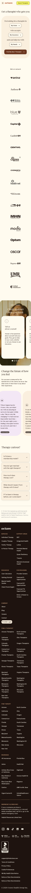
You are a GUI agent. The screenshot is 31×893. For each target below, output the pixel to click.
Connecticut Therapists (5, 650)
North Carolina (21, 707)
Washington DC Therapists (22, 685)
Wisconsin (20, 745)
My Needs (14, 44)
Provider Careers (22, 574)
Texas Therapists (22, 666)
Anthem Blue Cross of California (8, 771)
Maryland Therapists (5, 673)
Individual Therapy (7, 537)
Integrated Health (22, 541)
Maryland (5, 733)
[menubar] (2, 3)
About (3, 606)
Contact (4, 618)
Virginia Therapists (23, 672)
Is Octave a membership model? (11, 457)
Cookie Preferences (8, 869)
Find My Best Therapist (13, 52)
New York (5, 749)
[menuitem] (2, 3)
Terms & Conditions (8, 862)
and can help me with (15, 40)
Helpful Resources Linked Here (12, 817)
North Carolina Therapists (21, 633)
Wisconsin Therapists (20, 691)
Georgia (4, 726)
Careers (4, 614)
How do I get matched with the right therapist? (12, 467)
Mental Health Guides (6, 582)
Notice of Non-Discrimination (11, 877)
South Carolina (21, 722)
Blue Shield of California (6, 777)
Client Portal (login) (8, 587)
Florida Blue (20, 758)
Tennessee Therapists (20, 662)
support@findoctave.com (10, 858)
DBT (18, 537)
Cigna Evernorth (7, 793)
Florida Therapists (7, 655)
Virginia (19, 733)
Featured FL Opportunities (21, 578)
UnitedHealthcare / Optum (23, 794)
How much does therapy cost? (9, 476)
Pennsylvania (21, 718)
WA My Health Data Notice (10, 873)
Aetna (3, 764)
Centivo (4, 787)
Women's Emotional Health (23, 563)
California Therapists (5, 638)
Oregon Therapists (23, 643)
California (5, 711)
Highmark (20, 770)
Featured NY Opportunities (21, 584)
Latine (19, 545)
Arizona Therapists (8, 632)
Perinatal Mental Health (22, 549)
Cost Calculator (7, 574)
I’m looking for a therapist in (15, 21)
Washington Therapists (20, 679)
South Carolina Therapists (21, 656)
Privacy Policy (6, 866)
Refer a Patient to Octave (22, 596)
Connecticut (5, 718)
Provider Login (6, 622)
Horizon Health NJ (22, 776)
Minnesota (5, 741)
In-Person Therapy (7, 548)
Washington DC (22, 741)
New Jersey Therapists (5, 691)
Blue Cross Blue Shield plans (7, 783)
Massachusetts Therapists (7, 679)
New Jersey (5, 745)
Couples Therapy (7, 541)
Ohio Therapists (22, 637)
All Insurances (6, 758)
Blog (3, 610)
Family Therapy (7, 545)
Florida (4, 722)
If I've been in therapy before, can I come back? (12, 496)
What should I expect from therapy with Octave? (13, 486)
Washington (20, 737)
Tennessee (20, 726)
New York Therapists (5, 696)
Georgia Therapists (8, 661)
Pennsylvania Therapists (21, 650)
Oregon (19, 715)
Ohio (18, 711)
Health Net (20, 764)
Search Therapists (23, 3)
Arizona (4, 707)
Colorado (4, 715)
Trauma (19, 558)
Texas (19, 730)
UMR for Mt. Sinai (22, 787)
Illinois (4, 730)
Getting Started (7, 577)
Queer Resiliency (22, 554)
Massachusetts (7, 737)
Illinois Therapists (7, 666)
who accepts (15, 30)
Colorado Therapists (5, 644)
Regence (19, 781)
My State (14, 25)
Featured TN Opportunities (21, 590)
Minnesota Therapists (5, 685)
